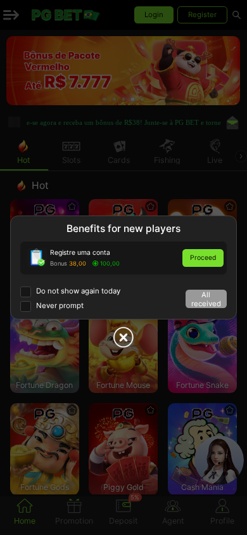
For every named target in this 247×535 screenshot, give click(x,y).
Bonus (58, 263)
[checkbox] (70, 292)
